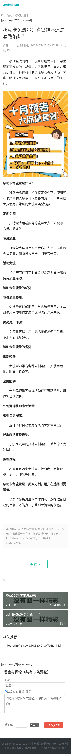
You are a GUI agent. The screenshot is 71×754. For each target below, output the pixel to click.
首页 (9, 15)
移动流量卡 (22, 15)
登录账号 (27, 691)
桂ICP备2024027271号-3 (53, 748)
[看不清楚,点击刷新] (34, 725)
